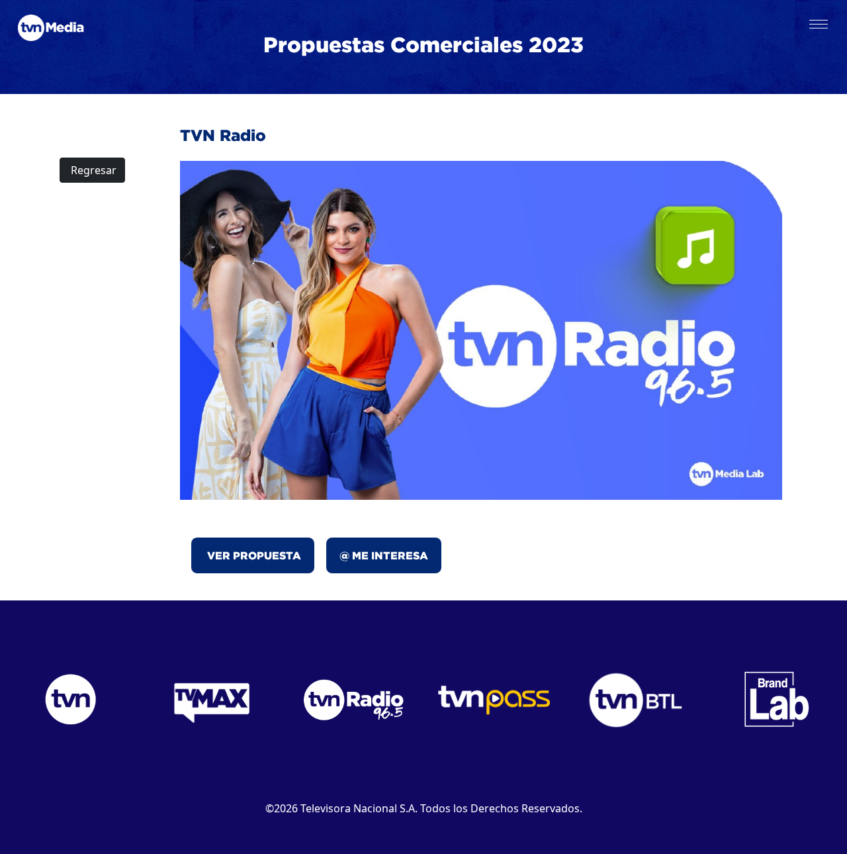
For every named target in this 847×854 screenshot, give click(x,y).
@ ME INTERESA (383, 555)
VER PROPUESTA (252, 555)
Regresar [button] (92, 170)
